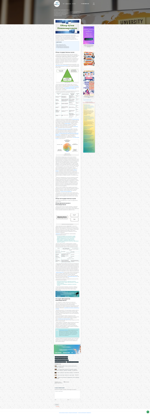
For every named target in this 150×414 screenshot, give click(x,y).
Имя (55, 399)
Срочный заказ (68, 3)
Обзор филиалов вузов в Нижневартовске (63, 46)
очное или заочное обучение (74, 86)
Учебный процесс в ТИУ (59, 272)
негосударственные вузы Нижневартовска (61, 360)
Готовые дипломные (58, 352)
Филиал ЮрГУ (58, 233)
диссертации (76, 296)
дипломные (59, 296)
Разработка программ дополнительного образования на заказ (88, 127)
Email (68, 399)
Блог (63, 3)
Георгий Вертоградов (87, 126)
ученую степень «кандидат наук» (71, 88)
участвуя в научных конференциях (66, 191)
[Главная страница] (57, 4)
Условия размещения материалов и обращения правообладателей (68, 412)
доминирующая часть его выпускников (61, 65)
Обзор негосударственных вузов (61, 45)
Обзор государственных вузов (61, 44)
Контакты (74, 3)
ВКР (72, 352)
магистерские (67, 296)
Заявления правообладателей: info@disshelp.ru (84, 412)
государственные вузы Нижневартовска (61, 356)
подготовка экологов (75, 119)
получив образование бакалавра (69, 87)
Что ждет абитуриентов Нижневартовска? (63, 47)
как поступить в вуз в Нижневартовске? (61, 358)
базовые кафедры (67, 123)
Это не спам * (57, 406)
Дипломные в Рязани (66, 352)
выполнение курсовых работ (72, 276)
